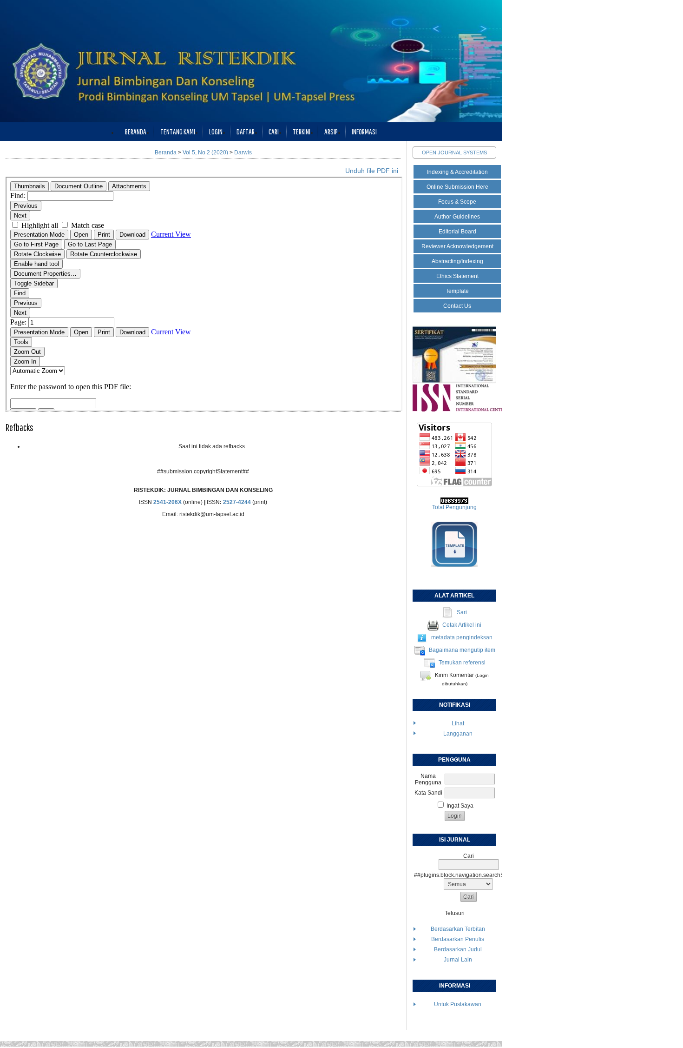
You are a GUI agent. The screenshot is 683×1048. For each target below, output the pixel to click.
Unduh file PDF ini (371, 170)
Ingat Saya (460, 806)
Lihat (458, 723)
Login (216, 131)
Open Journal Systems (454, 152)
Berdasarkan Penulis (457, 939)
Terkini (301, 131)
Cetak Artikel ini (461, 625)
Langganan (458, 733)
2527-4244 (237, 502)
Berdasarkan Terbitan (458, 929)
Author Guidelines (457, 216)
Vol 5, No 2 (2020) (205, 152)
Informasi (364, 131)
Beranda (135, 131)
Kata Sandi (428, 792)
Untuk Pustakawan (457, 1004)
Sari (462, 612)
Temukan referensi (462, 662)
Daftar (245, 131)
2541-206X (167, 502)
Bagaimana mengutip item (462, 650)
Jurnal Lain (458, 959)
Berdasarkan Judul (458, 949)
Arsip (331, 131)
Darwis (243, 152)
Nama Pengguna (428, 779)
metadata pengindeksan (462, 637)
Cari (274, 131)
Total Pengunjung (454, 507)
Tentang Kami (177, 131)
